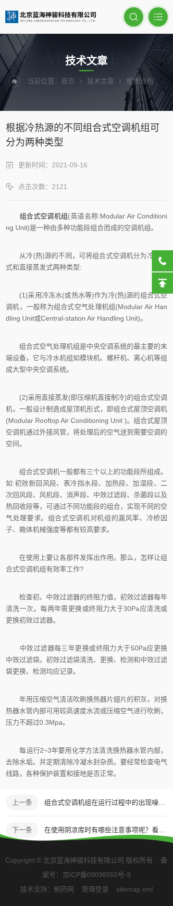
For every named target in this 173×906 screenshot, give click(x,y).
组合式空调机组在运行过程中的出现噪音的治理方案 (105, 802)
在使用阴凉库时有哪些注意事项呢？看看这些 (105, 830)
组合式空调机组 (44, 216)
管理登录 (95, 889)
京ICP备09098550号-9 (96, 875)
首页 (67, 81)
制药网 (64, 889)
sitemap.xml (134, 889)
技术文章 (100, 81)
